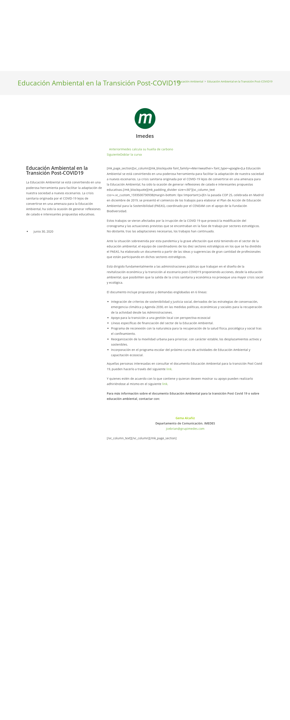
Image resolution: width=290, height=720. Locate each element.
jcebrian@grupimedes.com (185, 429)
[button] (30, 112)
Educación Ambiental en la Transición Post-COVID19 (239, 81)
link (169, 369)
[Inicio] (171, 81)
